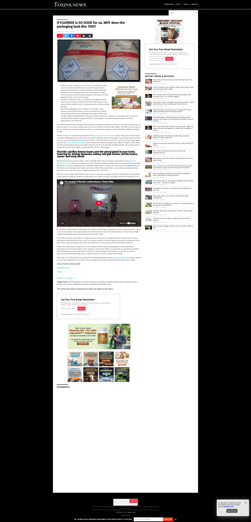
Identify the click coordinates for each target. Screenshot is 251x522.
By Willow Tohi (163, 91)
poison (69, 284)
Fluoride (110, 282)
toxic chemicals (90, 284)
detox (178, 4)
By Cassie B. (163, 83)
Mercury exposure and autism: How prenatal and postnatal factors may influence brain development (171, 174)
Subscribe (168, 519)
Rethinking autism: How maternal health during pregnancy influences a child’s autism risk (171, 136)
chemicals (194, 4)
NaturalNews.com (63, 268)
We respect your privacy (115, 509)
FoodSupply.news (122, 258)
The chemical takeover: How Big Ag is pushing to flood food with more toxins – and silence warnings (173, 181)
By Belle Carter (163, 98)
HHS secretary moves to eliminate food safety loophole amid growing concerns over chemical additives (172, 95)
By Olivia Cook (163, 139)
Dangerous (94, 282)
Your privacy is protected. (67, 314)
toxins (185, 4)
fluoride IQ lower (131, 282)
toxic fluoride (101, 284)
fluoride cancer (119, 282)
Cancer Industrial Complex (75, 143)
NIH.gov (60, 272)
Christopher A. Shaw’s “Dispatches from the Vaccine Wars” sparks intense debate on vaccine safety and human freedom (173, 103)
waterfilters (169, 4)
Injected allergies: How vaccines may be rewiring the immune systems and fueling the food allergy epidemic (172, 110)
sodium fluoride (78, 284)
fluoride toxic (61, 284)
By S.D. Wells (163, 192)
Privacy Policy (125, 515)
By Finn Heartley (164, 123)
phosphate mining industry (104, 136)
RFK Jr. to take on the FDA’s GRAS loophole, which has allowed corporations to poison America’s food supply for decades (172, 167)
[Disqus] (99, 414)
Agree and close (231, 511)
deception (102, 282)
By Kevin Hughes (164, 106)
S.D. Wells (71, 31)
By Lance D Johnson (164, 132)
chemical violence (74, 282)
